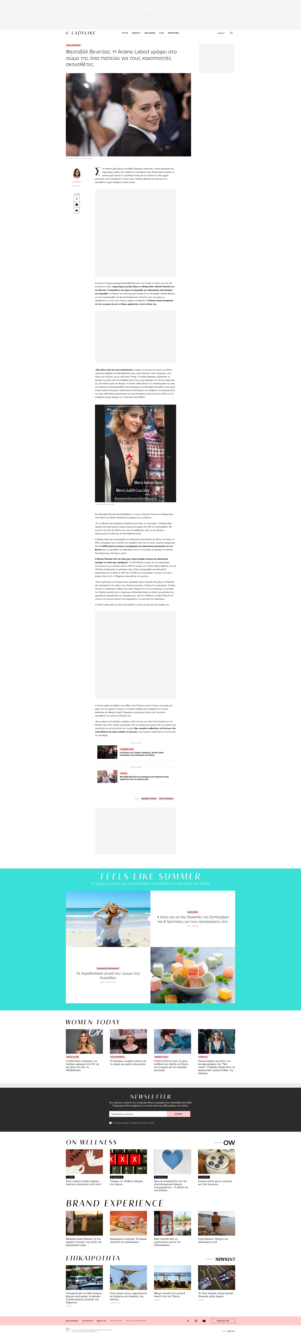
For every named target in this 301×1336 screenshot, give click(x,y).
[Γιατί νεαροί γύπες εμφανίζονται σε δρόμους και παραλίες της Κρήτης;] (128, 1277)
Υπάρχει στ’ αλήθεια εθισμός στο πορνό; (126, 1182)
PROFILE (203, 1057)
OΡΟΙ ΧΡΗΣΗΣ (116, 1321)
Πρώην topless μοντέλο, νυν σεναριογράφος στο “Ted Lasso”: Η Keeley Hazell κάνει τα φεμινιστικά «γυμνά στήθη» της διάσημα (216, 1067)
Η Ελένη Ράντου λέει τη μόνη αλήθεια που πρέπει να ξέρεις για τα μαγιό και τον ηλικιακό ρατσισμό (171, 1065)
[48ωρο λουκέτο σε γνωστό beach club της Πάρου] (172, 1277)
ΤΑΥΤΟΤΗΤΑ (87, 1321)
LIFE (161, 33)
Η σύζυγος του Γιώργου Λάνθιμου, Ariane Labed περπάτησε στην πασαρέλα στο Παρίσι (141, 753)
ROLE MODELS (73, 45)
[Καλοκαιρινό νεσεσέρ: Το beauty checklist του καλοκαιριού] (128, 1223)
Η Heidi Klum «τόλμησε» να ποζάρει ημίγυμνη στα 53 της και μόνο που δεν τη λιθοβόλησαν (82, 1065)
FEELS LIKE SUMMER (150, 877)
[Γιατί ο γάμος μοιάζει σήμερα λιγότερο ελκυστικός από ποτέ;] (84, 1161)
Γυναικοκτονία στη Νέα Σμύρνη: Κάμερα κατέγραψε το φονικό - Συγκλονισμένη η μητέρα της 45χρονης (84, 1297)
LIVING (70, 1177)
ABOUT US (101, 1321)
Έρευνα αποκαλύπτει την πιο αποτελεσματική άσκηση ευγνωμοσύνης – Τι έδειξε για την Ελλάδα (171, 1185)
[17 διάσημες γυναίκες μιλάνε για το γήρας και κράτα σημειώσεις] (128, 1041)
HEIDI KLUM (73, 1057)
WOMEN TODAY (149, 799)
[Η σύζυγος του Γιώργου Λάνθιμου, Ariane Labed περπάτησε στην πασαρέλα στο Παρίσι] (107, 752)
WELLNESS (150, 33)
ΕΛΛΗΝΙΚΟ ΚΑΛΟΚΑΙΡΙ (108, 968)
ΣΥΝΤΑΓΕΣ (204, 1177)
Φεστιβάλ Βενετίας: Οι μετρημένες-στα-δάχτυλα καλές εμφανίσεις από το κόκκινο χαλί (144, 778)
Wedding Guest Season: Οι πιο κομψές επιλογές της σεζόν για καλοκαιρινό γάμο (84, 1242)
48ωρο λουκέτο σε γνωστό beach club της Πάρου (169, 1294)
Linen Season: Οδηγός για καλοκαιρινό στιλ (213, 1240)
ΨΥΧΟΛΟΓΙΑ (117, 1177)
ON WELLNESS (91, 1143)
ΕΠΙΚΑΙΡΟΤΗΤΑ (93, 1259)
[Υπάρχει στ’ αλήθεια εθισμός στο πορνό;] (128, 1161)
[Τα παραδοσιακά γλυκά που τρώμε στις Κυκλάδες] (192, 975)
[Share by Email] (77, 210)
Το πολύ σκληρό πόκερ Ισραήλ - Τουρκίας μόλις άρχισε (216, 1294)
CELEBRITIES (127, 749)
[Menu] (67, 32)
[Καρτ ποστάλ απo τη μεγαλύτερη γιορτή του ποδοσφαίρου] (172, 1223)
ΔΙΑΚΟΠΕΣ (193, 912)
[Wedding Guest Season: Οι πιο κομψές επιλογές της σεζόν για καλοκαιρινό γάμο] (84, 1223)
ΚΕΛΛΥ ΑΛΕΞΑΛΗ (193, 926)
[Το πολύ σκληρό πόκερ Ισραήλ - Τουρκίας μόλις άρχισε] (216, 1277)
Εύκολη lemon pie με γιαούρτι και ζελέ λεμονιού (215, 1182)
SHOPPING (173, 33)
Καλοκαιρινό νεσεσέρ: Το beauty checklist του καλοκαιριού (128, 1240)
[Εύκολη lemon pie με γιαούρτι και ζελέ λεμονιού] (216, 1161)
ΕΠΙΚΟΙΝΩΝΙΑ (72, 1321)
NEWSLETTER (223, 1321)
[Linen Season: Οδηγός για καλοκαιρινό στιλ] (216, 1223)
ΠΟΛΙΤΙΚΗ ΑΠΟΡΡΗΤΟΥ (136, 1321)
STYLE (125, 33)
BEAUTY (136, 33)
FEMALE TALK (161, 1057)
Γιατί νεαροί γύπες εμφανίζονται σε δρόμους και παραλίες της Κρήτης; (128, 1296)
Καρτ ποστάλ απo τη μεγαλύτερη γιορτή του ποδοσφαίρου (167, 1242)
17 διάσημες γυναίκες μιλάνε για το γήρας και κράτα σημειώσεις (128, 1062)
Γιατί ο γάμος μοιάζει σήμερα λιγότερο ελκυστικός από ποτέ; (83, 1182)
